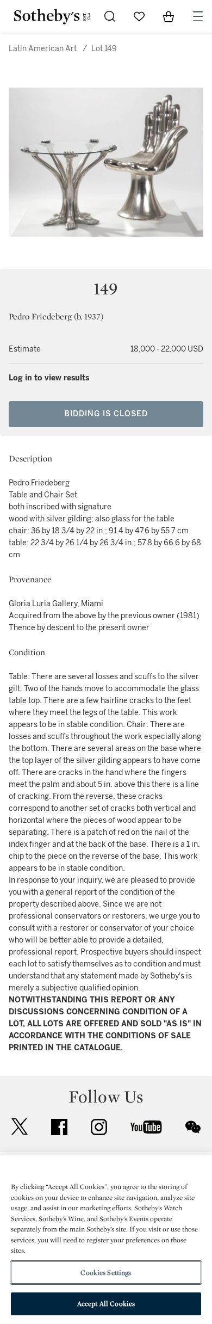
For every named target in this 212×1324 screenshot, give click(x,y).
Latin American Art (43, 48)
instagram (99, 1127)
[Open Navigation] (197, 16)
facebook (59, 1127)
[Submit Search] (109, 16)
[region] (106, 1239)
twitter (19, 1126)
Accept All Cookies (106, 1303)
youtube (146, 1127)
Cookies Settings (105, 1272)
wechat (193, 1127)
